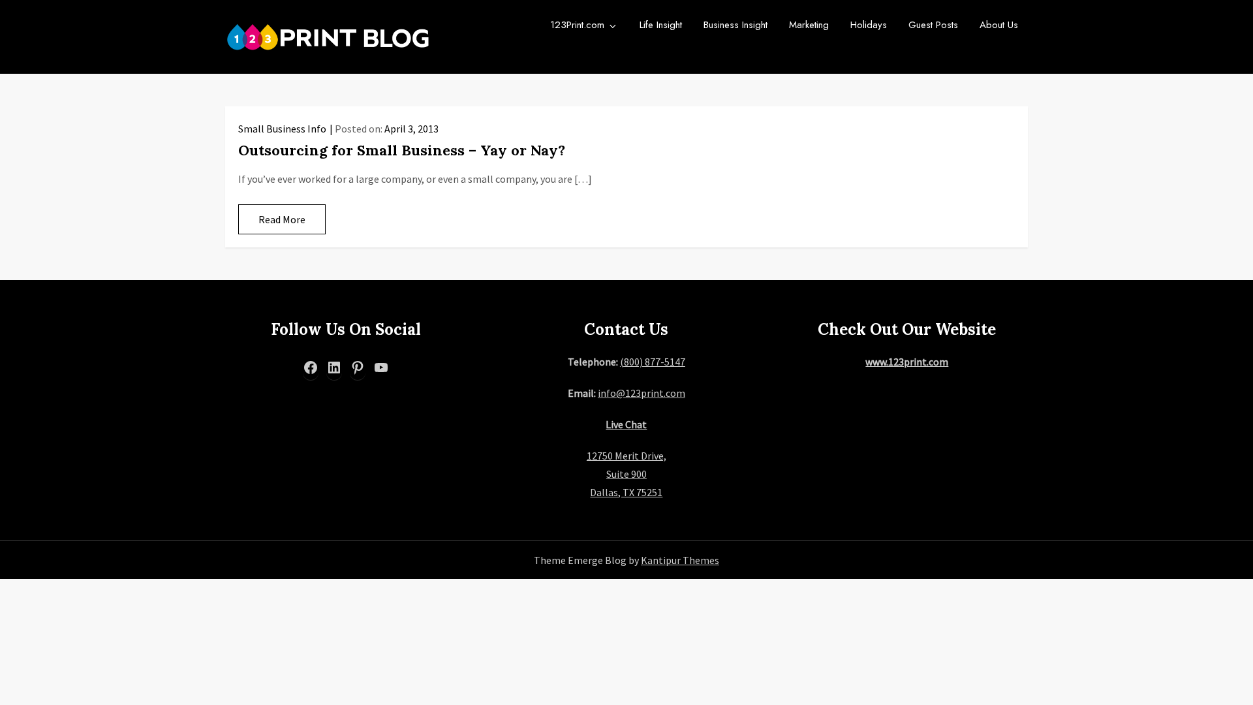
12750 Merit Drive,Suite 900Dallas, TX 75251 (626, 474)
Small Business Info (282, 128)
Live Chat (626, 424)
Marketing (809, 25)
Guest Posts (933, 25)
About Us (999, 25)
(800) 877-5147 (652, 361)
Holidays (868, 25)
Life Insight (661, 25)
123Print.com (577, 25)
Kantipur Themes (680, 560)
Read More (281, 219)
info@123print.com (641, 393)
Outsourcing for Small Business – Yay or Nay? (401, 150)
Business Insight (735, 25)
